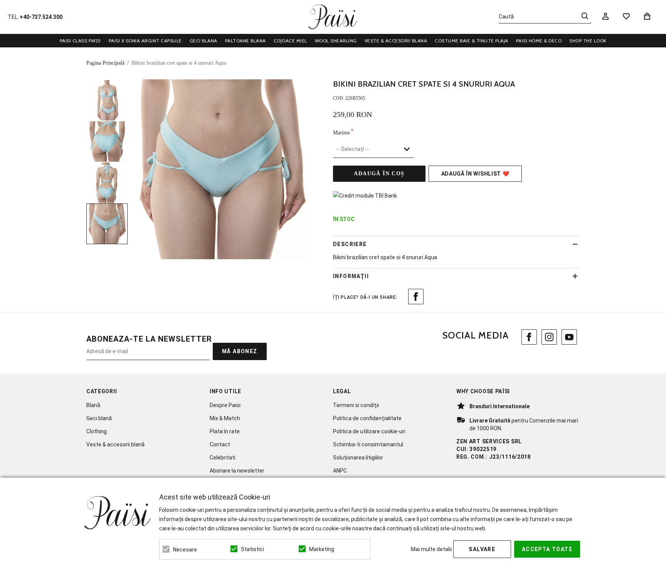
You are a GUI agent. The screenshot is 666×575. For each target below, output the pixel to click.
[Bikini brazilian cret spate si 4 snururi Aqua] (107, 100)
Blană (93, 405)
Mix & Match (225, 418)
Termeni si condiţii (356, 405)
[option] (221, 169)
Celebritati (222, 457)
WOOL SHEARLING (336, 41)
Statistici (252, 549)
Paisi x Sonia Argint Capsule (145, 41)
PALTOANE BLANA (245, 41)
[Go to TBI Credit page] (365, 196)
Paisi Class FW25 (80, 41)
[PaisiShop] (332, 17)
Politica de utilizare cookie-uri (369, 431)
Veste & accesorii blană (115, 444)
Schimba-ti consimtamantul (368, 444)
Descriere (350, 244)
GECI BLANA (203, 41)
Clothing (96, 431)
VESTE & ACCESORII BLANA (396, 41)
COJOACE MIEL (290, 41)
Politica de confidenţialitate (367, 418)
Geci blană (99, 418)
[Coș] (648, 16)
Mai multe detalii (431, 549)
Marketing (321, 549)
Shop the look (588, 41)
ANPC (340, 471)
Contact (220, 444)
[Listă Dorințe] (626, 16)
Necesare (185, 550)
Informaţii (351, 276)
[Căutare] (584, 16)
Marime (341, 132)
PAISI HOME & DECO (539, 41)
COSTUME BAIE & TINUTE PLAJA (471, 41)
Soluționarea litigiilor (358, 457)
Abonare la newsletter (237, 471)
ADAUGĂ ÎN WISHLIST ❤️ (475, 174)
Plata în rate (225, 431)
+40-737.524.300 (41, 17)
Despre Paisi (225, 405)
